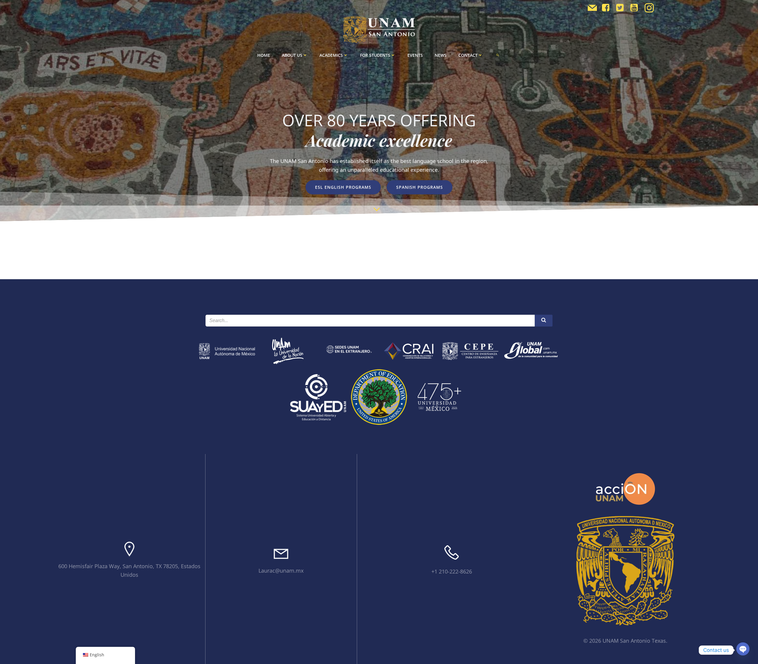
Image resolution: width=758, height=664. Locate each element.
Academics (331, 55)
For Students (375, 55)
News (441, 55)
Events (415, 55)
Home (263, 55)
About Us (292, 55)
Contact (468, 55)
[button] (498, 55)
